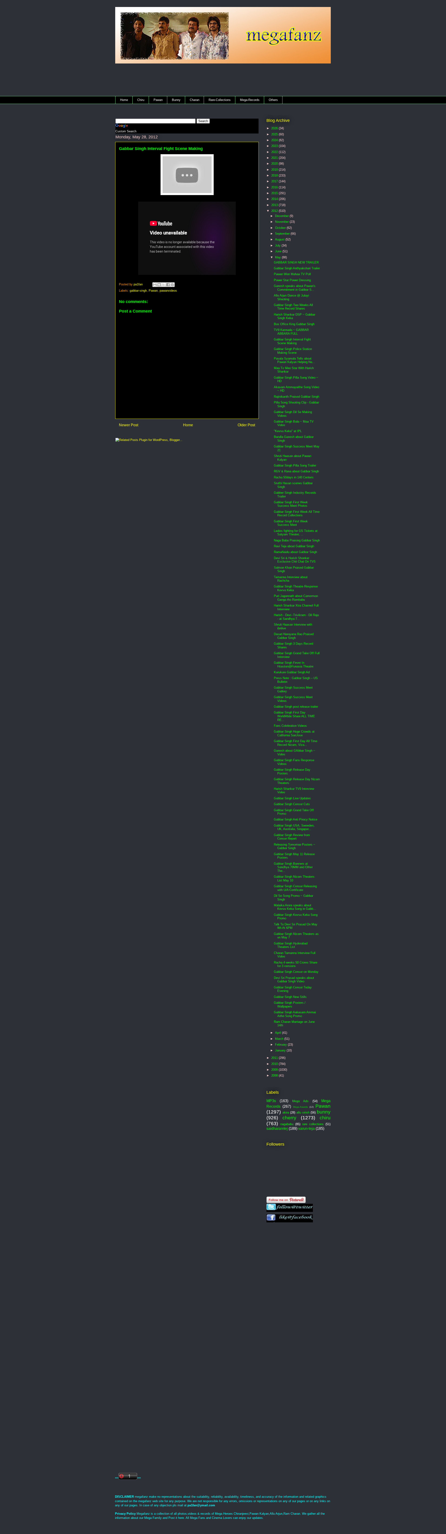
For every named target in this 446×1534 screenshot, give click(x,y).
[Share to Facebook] (168, 284)
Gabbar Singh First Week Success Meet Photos (291, 504)
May (278, 257)
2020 (275, 163)
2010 (275, 1064)
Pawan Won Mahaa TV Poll (292, 274)
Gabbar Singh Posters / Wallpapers (289, 1004)
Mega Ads (300, 1101)
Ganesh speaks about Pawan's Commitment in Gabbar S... (294, 287)
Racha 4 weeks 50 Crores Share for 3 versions (295, 964)
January (281, 1050)
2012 (275, 211)
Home (124, 100)
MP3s (271, 1101)
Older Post (246, 425)
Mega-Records (249, 100)
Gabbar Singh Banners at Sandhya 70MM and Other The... (293, 867)
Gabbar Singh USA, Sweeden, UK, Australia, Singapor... (294, 827)
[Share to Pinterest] (172, 284)
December (282, 216)
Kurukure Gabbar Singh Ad (292, 672)
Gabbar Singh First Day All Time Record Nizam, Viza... (295, 743)
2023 (275, 146)
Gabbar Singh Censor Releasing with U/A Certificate (295, 888)
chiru (325, 1117)
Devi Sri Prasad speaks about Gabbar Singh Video (294, 979)
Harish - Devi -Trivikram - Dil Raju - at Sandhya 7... (296, 616)
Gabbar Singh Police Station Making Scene (293, 350)
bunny (324, 1111)
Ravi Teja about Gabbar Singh (294, 546)
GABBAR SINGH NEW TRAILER (296, 262)
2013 (275, 205)
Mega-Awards (300, 1107)
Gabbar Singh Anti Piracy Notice (295, 819)
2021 (275, 158)
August (280, 239)
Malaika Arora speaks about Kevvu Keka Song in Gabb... (295, 907)
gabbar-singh (138, 290)
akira (285, 1112)
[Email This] (154, 284)
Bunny (176, 100)
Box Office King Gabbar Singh (294, 324)
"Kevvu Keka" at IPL (288, 431)
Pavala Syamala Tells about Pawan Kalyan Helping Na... (294, 360)
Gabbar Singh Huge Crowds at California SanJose (294, 733)
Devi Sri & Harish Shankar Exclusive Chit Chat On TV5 (294, 560)
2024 (275, 140)
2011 (275, 1058)
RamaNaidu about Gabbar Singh (295, 552)
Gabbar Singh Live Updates (292, 798)
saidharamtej (277, 1128)
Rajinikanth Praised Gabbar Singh (296, 396)
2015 (275, 193)
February (281, 1044)
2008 (275, 1075)
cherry (289, 1117)
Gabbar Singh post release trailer (296, 706)
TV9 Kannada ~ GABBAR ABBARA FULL (291, 331)
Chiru (140, 100)
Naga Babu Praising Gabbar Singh (297, 540)
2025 (275, 134)
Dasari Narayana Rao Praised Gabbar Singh (294, 636)
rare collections (313, 1124)
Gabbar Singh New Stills (290, 997)
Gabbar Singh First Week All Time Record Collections (297, 513)
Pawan (158, 100)
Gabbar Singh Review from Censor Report (292, 836)
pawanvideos (168, 290)
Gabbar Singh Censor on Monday (296, 972)
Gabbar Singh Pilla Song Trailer (295, 465)
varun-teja (306, 1128)
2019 (275, 169)
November (282, 221)
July (278, 245)
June (278, 251)
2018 (275, 175)
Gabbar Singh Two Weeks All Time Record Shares (293, 306)
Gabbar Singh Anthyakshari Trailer (297, 268)
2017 (275, 181)
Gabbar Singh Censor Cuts (292, 804)
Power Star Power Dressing (292, 280)
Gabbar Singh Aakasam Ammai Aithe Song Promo (295, 1014)
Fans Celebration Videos (290, 725)
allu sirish (302, 1112)
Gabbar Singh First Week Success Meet (291, 523)
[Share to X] (163, 284)
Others (273, 100)
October (281, 228)
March (279, 1038)
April (278, 1032)
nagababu (286, 1124)
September (283, 233)
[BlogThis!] (159, 284)
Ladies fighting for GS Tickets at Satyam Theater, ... (296, 532)
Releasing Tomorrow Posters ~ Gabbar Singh (294, 846)
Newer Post (128, 425)
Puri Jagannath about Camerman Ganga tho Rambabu (296, 597)
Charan (194, 100)
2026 (275, 128)
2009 (275, 1069)
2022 (275, 152)
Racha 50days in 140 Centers (294, 477)
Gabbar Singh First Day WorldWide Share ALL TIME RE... (294, 716)
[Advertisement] (206, 80)
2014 (275, 199)
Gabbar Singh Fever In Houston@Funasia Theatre (293, 664)
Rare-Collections (220, 100)
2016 (275, 187)
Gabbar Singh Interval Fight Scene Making (292, 341)
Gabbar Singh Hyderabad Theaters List (291, 945)
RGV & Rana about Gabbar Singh (296, 471)
